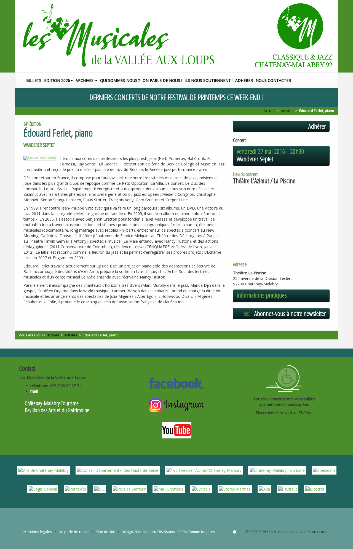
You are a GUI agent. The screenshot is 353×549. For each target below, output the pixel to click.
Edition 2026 (57, 80)
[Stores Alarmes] (235, 488)
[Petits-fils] (75, 488)
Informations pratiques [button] (262, 295)
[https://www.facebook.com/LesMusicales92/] (176, 382)
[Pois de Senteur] (129, 488)
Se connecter (234, 532)
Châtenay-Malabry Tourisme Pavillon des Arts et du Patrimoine (57, 406)
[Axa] (264, 488)
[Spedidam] (324, 470)
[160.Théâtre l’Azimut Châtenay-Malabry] (204, 470)
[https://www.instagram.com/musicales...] (176, 404)
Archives (85, 80)
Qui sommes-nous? (120, 80)
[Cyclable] (201, 488)
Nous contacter (273, 80)
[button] (335, 80)
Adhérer (244, 80)
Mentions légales (37, 531)
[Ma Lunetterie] (169, 488)
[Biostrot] (315, 488)
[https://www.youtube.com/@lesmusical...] (176, 429)
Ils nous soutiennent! (208, 80)
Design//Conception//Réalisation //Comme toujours (168, 531)
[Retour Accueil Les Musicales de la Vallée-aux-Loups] (176, 36)
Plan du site (105, 531)
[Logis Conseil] (42, 488)
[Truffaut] (287, 488)
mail (34, 391)
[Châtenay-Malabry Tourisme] (277, 470)
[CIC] (99, 488)
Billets (33, 80)
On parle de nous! (162, 80)
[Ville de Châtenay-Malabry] (43, 470)
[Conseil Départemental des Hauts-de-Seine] (118, 470)
